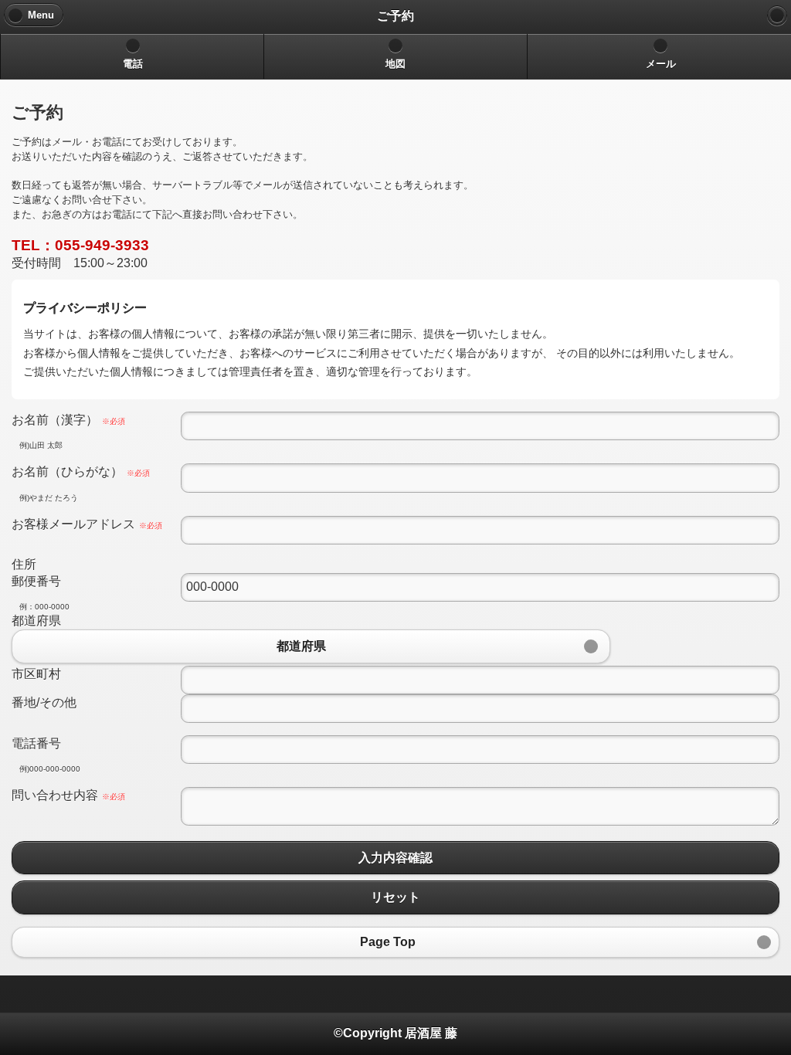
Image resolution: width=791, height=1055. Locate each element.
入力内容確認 (395, 858)
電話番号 (36, 743)
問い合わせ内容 (68, 795)
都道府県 (36, 620)
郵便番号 (36, 581)
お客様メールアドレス (87, 524)
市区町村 (36, 673)
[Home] (777, 15)
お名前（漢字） (68, 419)
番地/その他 (44, 702)
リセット (395, 897)
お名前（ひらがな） (81, 471)
